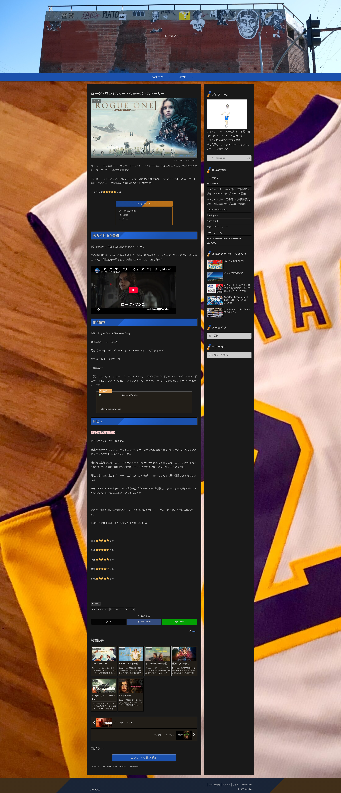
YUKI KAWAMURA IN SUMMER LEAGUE (224, 240)
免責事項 (226, 785)
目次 (139, 203)
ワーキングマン (215, 232)
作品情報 (123, 215)
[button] (248, 158)
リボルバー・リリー (217, 227)
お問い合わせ (214, 785)
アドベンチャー (117, 609)
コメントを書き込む (144, 757)
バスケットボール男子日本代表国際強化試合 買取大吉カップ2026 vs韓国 (228, 201)
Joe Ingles (212, 215)
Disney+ (97, 604)
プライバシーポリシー (242, 785)
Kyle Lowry (212, 183)
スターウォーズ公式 (186, 155)
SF (95, 609)
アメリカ (130, 609)
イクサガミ (213, 177)
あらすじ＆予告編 (127, 211)
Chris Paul (212, 221)
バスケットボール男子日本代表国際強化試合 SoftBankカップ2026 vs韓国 (228, 191)
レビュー (123, 219)
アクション (104, 609)
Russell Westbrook (217, 209)
